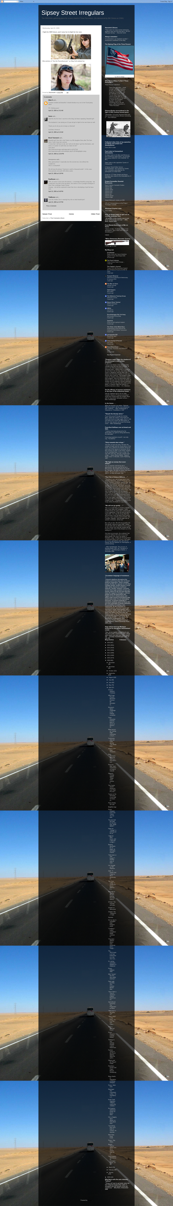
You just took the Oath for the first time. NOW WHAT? (112, 823)
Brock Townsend (53, 138)
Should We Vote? (112, 336)
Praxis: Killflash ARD (111, 970)
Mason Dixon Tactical (113, 302)
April (110, 687)
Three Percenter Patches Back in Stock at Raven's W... (111, 722)
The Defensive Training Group (116, 296)
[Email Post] (67, 92)
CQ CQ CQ (110, 310)
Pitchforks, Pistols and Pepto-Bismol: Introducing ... (112, 1070)
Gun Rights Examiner (113, 355)
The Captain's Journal (114, 266)
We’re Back (110, 291)
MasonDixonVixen (112, 347)
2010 (108, 658)
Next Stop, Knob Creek (111, 1136)
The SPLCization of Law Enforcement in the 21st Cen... (112, 955)
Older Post (95, 214)
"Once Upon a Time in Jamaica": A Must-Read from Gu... (112, 995)
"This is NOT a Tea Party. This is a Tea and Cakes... (112, 1020)
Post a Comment (51, 206)
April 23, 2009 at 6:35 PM (55, 173)
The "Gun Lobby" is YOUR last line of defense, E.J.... (112, 885)
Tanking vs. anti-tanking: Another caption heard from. (112, 1043)
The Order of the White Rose (116, 327)
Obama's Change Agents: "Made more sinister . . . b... (112, 778)
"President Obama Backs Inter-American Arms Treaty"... (111, 943)
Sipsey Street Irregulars (72, 12)
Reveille (117, 456)
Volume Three (109, 189)
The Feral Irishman (113, 260)
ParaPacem (51, 179)
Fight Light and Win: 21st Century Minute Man (111, 985)
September (112, 673)
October (111, 671)
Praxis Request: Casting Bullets (111, 1035)
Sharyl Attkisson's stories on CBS (115, 200)
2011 (108, 655)
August (111, 677)
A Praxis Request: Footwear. (111, 691)
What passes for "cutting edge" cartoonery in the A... (112, 732)
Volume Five (108, 192)
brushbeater (111, 252)
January (111, 1172)
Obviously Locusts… (112, 297)
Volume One (108, 186)
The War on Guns (112, 283)
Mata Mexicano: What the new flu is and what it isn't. (112, 758)
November (112, 666)
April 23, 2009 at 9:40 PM (55, 191)
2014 (108, 647)
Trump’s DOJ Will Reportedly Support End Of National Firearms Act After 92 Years (117, 269)
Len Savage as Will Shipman (111, 867)
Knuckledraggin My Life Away (116, 314)
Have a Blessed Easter (111, 1028)
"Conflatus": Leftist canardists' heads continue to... (112, 932)
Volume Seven (109, 195)
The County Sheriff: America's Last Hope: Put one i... (112, 788)
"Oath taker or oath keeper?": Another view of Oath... (112, 859)
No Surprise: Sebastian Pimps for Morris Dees (112, 1111)
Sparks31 (110, 320)
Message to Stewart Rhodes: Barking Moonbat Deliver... (111, 895)
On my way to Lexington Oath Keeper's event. (112, 923)
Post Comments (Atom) (57, 218)
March (111, 1167)
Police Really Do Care (112, 803)
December (112, 662)
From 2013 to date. (110, 147)
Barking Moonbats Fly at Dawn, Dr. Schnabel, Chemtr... (112, 848)
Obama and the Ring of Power (112, 1062)
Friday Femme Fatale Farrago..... (116, 262)
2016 (108, 642)
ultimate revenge (111, 285)
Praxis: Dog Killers (111, 1141)
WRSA (109, 308)
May (110, 685)
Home (71, 214)
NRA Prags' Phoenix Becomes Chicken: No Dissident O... (111, 700)
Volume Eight (109, 197)
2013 (108, 650)
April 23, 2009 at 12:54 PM (56, 154)
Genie (50, 116)
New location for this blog (114, 316)
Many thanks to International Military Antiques (112, 1079)
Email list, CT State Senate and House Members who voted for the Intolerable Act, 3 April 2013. (118, 176)
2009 (108, 660)
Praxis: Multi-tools (112, 1086)
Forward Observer (112, 276)
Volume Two (108, 188)
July (110, 680)
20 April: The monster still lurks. (112, 903)
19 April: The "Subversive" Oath (112, 913)
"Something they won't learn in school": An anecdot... (112, 1129)
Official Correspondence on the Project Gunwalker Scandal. (116, 203)
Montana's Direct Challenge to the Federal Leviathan (111, 711)
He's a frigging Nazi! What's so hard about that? (112, 1120)
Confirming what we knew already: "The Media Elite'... (112, 742)
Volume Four (108, 191)
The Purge (110, 342)
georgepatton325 (112, 334)
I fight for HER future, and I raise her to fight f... (112, 839)
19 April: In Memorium (112, 908)
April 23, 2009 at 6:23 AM (55, 132)
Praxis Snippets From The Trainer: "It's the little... (111, 813)
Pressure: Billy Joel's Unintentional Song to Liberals (112, 768)
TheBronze (51, 197)
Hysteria (110, 917)
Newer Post (47, 214)
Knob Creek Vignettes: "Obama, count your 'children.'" (112, 1103)
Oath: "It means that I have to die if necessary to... (112, 874)
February (111, 1170)
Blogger (90, 1200)
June (110, 682)
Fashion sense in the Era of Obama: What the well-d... (111, 1054)
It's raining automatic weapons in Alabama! (112, 964)
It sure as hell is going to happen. (116, 322)
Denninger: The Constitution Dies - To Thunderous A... (112, 1093)
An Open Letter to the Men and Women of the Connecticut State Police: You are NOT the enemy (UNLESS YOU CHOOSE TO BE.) (117, 157)
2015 (108, 645)
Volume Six (108, 194)
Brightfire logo (112, 807)
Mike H (50, 100)
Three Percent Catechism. (115, 95)
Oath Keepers (111, 290)
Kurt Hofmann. (112, 117)
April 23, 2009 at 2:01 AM (55, 110)
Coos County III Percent (114, 341)
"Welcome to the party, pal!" (112, 1012)
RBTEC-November (112, 304)
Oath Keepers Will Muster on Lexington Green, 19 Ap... (112, 1160)
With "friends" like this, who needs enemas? (112, 976)
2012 (108, 653)
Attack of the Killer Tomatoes (112, 750)
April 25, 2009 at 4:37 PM (55, 202)
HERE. (110, 210)
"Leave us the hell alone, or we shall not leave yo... (112, 797)
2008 (108, 1177)
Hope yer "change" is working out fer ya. (112, 831)
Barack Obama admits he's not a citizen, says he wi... (112, 1149)
